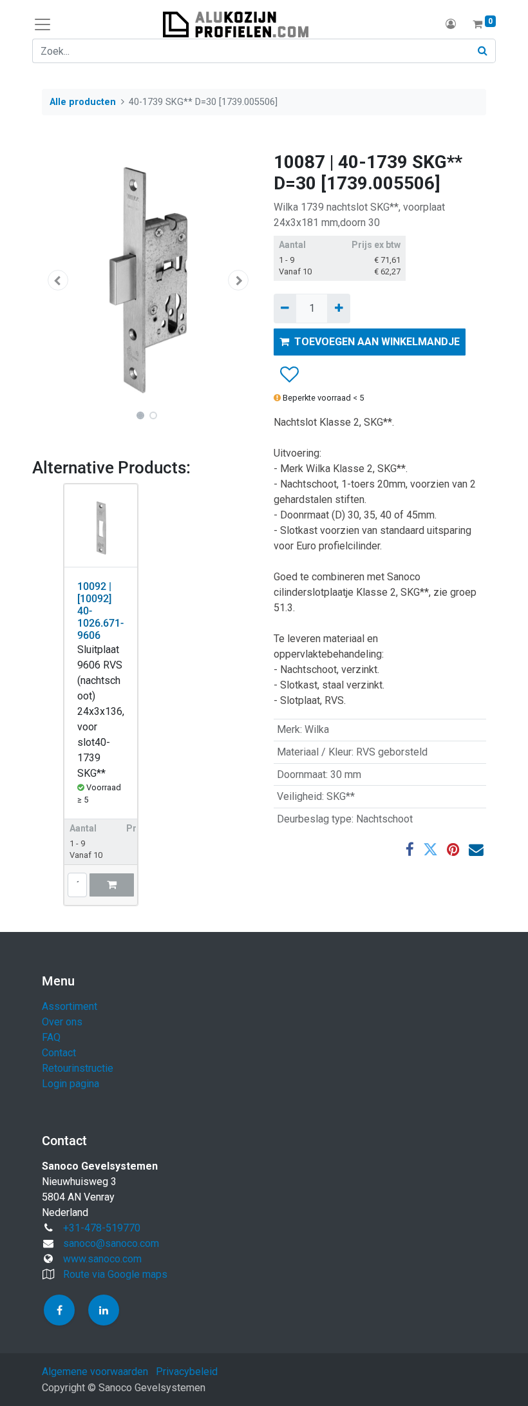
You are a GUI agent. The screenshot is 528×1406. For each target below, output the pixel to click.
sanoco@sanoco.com (111, 1243)
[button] (58, 280)
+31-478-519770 (101, 1228)
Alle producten (83, 102)
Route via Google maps (115, 1274)
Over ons (62, 1022)
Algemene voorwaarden (95, 1371)
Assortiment (69, 1006)
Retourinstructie (77, 1068)
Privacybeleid (187, 1371)
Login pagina (70, 1084)
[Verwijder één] (285, 308)
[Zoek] (483, 51)
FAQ (51, 1037)
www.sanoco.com (102, 1259)
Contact (59, 1053)
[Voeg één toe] (338, 308)
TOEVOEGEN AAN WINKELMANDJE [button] (377, 342)
